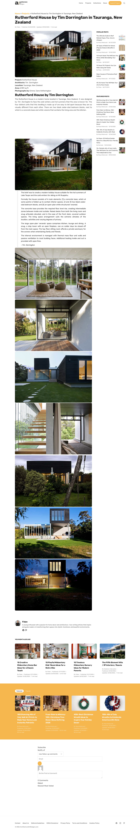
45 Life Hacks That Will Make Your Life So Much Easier (107, 84)
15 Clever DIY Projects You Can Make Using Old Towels (106, 66)
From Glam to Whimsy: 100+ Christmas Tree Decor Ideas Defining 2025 (105, 112)
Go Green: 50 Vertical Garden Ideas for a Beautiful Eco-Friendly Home (107, 140)
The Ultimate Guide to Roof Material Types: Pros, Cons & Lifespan (105, 38)
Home (17, 13)
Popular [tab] (28, 691)
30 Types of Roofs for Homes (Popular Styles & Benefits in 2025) (105, 48)
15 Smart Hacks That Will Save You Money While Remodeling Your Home (107, 58)
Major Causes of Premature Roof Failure (106, 75)
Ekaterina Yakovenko (110, 669)
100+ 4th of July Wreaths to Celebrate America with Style (105, 131)
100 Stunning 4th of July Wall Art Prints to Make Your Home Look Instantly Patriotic (107, 102)
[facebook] (23, 631)
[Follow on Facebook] (116, 823)
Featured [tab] (19, 691)
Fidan (18, 27)
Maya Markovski (23, 726)
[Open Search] (124, 3)
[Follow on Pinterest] (26, 631)
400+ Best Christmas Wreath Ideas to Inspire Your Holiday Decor (105, 122)
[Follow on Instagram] (120, 823)
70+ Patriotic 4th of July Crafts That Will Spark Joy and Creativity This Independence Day (107, 150)
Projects (25, 13)
